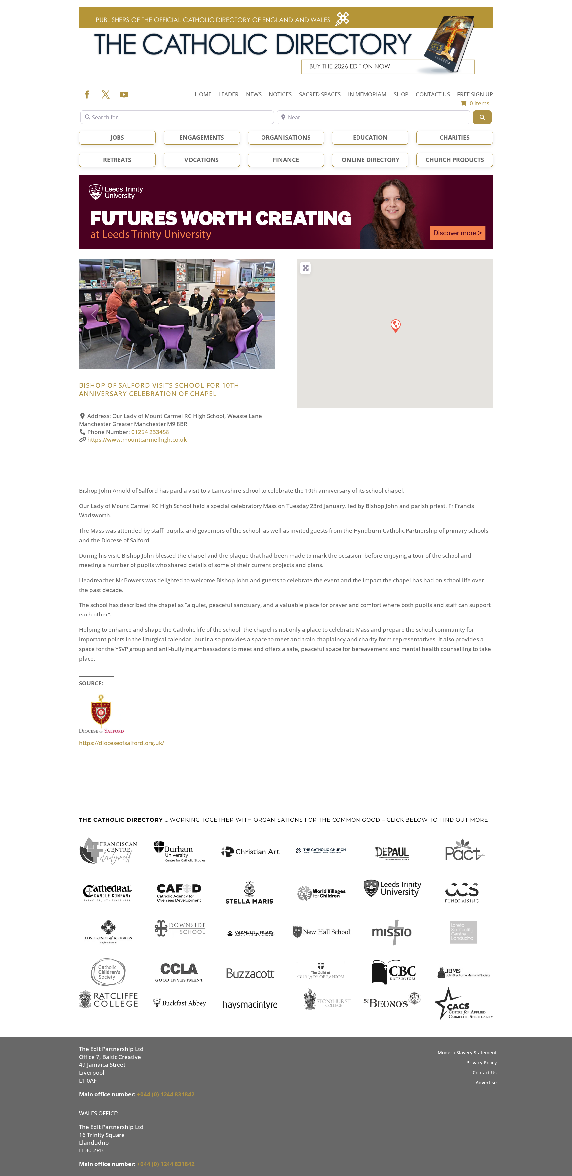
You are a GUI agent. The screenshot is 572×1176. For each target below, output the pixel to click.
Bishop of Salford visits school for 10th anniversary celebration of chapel (159, 389)
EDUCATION (370, 137)
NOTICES (280, 95)
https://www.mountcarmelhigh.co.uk (137, 439)
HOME (203, 95)
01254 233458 (150, 432)
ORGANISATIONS (285, 137)
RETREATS (117, 160)
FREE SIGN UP (475, 95)
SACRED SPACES (320, 95)
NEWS (254, 95)
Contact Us (485, 1073)
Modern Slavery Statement (467, 1053)
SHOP (401, 95)
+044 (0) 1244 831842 (166, 1094)
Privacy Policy (481, 1063)
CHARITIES (455, 137)
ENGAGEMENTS (201, 137)
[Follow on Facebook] (87, 95)
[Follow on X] (106, 95)
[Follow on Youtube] (124, 95)
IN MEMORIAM (367, 95)
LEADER (228, 95)
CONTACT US (433, 95)
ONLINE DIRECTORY (370, 160)
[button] (94, 314)
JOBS (117, 137)
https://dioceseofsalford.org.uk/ (121, 743)
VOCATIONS (201, 160)
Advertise (486, 1083)
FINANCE (286, 160)
